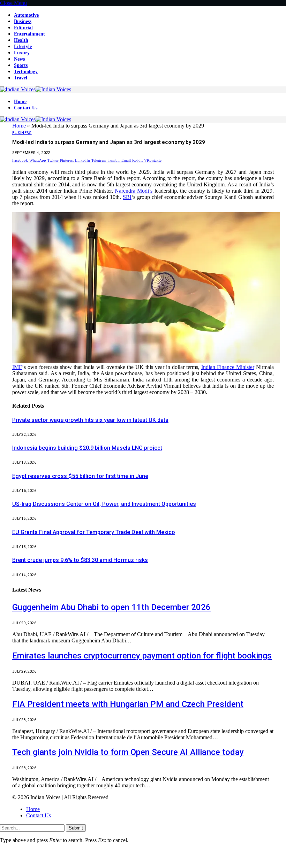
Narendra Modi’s (133, 191)
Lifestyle (23, 46)
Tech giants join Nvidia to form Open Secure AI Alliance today (128, 752)
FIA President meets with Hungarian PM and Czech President (127, 704)
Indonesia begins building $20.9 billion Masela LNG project (87, 448)
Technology (26, 71)
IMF (17, 367)
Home (20, 101)
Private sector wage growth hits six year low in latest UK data (90, 420)
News (19, 59)
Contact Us (25, 107)
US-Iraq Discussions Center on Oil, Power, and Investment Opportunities (104, 504)
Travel (20, 77)
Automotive (26, 15)
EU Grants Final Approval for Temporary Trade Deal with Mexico (93, 532)
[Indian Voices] (35, 89)
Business (22, 21)
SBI (127, 197)
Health (21, 40)
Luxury (22, 52)
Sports (21, 65)
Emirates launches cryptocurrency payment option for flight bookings (142, 656)
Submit (76, 828)
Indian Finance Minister (227, 367)
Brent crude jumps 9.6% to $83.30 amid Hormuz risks (80, 560)
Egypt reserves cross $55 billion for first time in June (80, 476)
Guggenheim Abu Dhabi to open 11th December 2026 (111, 607)
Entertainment (29, 34)
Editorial (23, 27)
